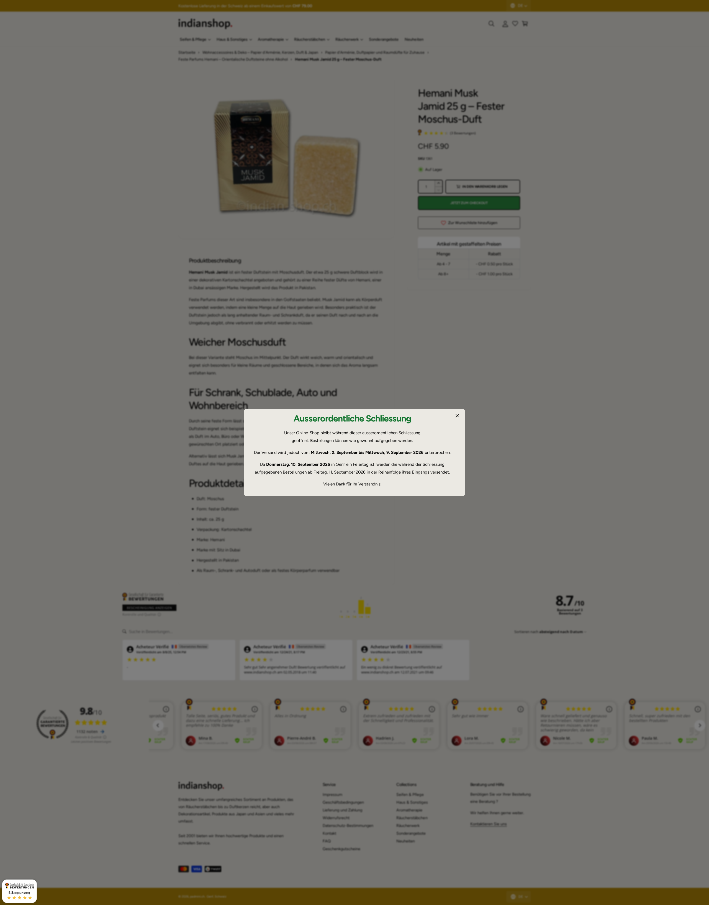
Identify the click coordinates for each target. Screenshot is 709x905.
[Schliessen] (457, 415)
